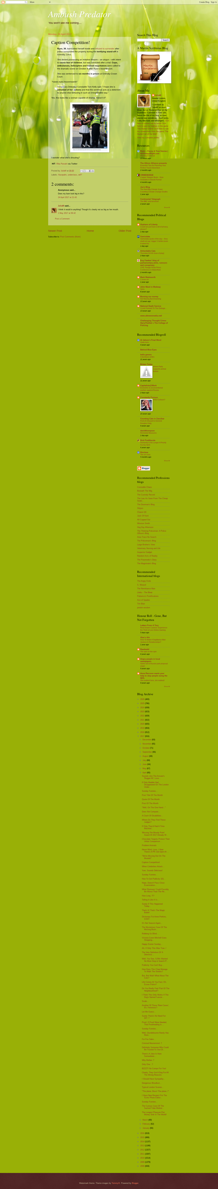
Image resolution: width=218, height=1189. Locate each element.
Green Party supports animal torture (159, 369)
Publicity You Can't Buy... (153, 965)
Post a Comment (62, 219)
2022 (142, 716)
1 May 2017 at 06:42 (67, 213)
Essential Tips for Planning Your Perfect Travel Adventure (153, 166)
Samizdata (145, 236)
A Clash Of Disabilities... (152, 816)
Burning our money (149, 296)
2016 (142, 1133)
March (145, 1120)
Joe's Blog (145, 187)
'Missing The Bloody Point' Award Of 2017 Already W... (155, 833)
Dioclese (144, 452)
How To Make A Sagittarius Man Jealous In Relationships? (153, 641)
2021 (142, 720)
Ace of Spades (143, 600)
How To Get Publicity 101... (154, 879)
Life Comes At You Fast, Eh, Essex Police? (154, 983)
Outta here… (145, 342)
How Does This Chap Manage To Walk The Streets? (154, 970)
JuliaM (61, 206)
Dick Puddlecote (147, 440)
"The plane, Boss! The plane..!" (155, 1091)
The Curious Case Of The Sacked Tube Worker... (153, 1107)
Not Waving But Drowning (150, 299)
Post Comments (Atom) (70, 237)
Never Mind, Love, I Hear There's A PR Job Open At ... (155, 850)
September (147, 752)
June (145, 764)
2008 (142, 1166)
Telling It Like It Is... (150, 900)
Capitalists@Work (148, 385)
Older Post (125, 230)
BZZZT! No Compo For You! (154, 1068)
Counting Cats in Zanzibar (152, 419)
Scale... (145, 1001)
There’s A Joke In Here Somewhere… (151, 1055)
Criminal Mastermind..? (152, 1043)
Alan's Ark (145, 637)
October (146, 748)
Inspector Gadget (144, 552)
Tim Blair (141, 604)
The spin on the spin (148, 652)
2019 (142, 728)
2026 (142, 699)
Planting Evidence (147, 156)
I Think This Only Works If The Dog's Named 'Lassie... (155, 996)
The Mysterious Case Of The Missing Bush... (154, 928)
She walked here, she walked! (152, 680)
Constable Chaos (144, 487)
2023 (142, 711)
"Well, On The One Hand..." (154, 807)
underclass (72, 175)
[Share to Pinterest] (92, 170)
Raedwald (144, 649)
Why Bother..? (148, 1060)
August (146, 756)
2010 (142, 1158)
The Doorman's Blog (146, 504)
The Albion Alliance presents (153, 163)
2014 (142, 1141)
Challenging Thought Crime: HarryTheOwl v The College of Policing (154, 322)
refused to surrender (104, 49)
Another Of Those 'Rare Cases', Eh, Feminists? (155, 1006)
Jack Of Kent (143, 516)
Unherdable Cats (147, 251)
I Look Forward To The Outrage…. (153, 308)
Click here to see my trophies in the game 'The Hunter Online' (152, 126)
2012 (142, 1150)
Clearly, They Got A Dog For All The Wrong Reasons (155, 1073)
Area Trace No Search (146, 537)
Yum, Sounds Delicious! (152, 870)
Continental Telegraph (150, 199)
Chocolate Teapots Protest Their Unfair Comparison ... (156, 840)
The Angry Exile (144, 581)
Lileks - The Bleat (144, 592)
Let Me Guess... (149, 1012)
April (145, 772)
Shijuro (140, 508)
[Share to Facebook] (90, 170)
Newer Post (55, 230)
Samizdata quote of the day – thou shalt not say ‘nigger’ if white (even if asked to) (154, 241)
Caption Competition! (151, 862)
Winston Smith (143, 523)
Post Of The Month (150, 803)
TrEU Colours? (159, 400)
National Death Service (150, 306)
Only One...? (147, 1064)
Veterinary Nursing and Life (148, 548)
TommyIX (116, 1183)
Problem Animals (149, 845)
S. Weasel (141, 585)
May (145, 768)
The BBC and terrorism (149, 201)
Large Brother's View (146, 544)
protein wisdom (143, 607)
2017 (142, 736)
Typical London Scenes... (153, 1087)
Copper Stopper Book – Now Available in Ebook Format (151, 178)
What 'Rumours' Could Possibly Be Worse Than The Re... (155, 890)
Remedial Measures (148, 433)
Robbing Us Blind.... (150, 933)
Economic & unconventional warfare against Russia (151, 389)
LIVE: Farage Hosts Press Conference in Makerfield (150, 268)
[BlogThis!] (84, 170)
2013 (142, 1145)
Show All (167, 207)
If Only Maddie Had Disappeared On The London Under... (155, 784)
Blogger (135, 1183)
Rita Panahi (62, 164)
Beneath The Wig (144, 491)
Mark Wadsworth (148, 277)
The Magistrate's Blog (146, 563)
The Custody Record (146, 495)
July (145, 760)
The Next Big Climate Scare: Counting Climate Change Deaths (154, 190)
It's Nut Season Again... (152, 923)
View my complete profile (148, 138)
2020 (142, 724)
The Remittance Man (146, 588)
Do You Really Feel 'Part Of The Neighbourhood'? (155, 989)
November (147, 744)
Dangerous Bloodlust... (151, 1083)
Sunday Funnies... (150, 791)
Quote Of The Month (151, 799)
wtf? (80, 175)
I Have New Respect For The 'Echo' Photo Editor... (154, 1096)
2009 (142, 1162)
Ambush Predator (79, 14)
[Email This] (81, 170)
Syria (142, 289)
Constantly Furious (149, 397)
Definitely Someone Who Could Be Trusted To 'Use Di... (155, 1048)
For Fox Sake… (149, 1039)
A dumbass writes (147, 357)
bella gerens (146, 355)
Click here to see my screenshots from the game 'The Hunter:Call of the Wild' (152, 131)
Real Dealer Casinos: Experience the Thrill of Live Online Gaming (153, 629)
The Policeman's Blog (146, 541)
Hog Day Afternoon (145, 527)
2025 (142, 703)
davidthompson (147, 431)
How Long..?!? (148, 896)
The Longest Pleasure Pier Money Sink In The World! (154, 1113)
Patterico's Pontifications (148, 596)
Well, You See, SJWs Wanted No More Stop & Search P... (155, 960)
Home (90, 230)
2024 (142, 707)
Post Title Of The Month (152, 795)
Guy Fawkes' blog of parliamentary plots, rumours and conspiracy (153, 262)
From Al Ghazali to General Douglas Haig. (151, 422)
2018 (142, 732)
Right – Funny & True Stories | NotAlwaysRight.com (154, 152)
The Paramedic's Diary (147, 560)
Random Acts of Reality (147, 556)
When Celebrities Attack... (153, 866)
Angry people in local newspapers (150, 660)
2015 (142, 1137)
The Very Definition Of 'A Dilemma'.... (152, 953)
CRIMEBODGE (146, 175)
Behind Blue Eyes (148, 350)
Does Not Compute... (151, 812)
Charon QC (142, 512)
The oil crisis (145, 455)
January (146, 1128)
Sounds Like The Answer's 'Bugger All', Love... (153, 777)
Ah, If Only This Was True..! (154, 948)
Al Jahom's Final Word (150, 340)
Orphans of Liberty (148, 224)
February (147, 1124)
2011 (142, 1154)
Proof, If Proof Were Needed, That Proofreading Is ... (154, 1023)
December (147, 740)
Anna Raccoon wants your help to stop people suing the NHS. (153, 675)
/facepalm (62, 175)
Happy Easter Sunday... (152, 944)
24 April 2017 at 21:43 (67, 197)
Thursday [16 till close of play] (152, 253)
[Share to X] (87, 170)
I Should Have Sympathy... (153, 1079)
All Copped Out (143, 520)
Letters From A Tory (149, 625)
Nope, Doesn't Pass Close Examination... (153, 884)
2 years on (144, 279)
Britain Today (146, 364)
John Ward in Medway (150, 287)
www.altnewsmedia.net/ (151, 316)
